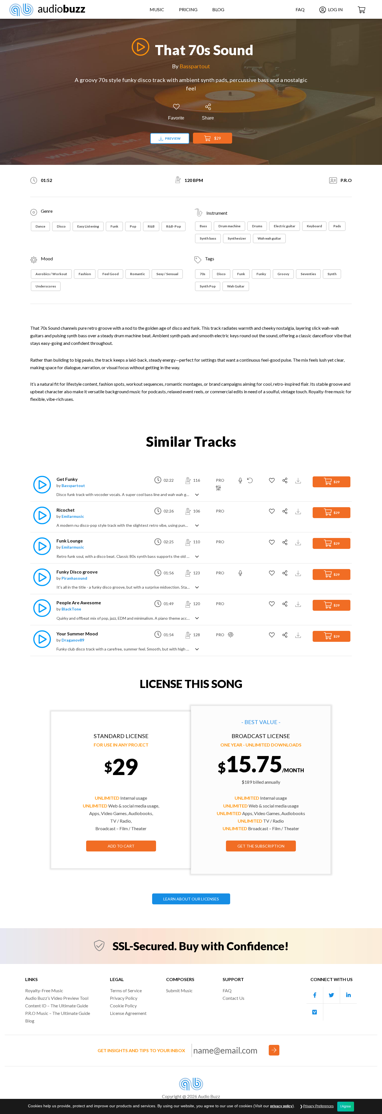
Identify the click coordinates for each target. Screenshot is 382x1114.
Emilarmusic (73, 516)
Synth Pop (208, 286)
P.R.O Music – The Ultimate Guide (57, 1013)
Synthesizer (237, 238)
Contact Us (233, 998)
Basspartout (195, 66)
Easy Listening (88, 226)
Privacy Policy (123, 998)
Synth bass (208, 238)
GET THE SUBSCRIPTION (260, 846)
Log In (335, 9)
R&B (151, 226)
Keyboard (314, 226)
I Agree (345, 1106)
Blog (218, 9)
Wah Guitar (235, 286)
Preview (172, 138)
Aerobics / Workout (51, 274)
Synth (331, 274)
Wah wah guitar (269, 238)
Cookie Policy (123, 1005)
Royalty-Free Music (44, 990)
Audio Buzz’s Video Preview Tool (56, 998)
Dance (40, 226)
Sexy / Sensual (167, 274)
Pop (133, 226)
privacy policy (281, 1106)
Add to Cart (121, 846)
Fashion (85, 274)
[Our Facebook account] (314, 995)
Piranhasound (74, 578)
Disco (61, 226)
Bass (203, 226)
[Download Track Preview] (298, 480)
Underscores (46, 286)
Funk (114, 226)
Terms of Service (126, 990)
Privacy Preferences (318, 1106)
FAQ (300, 9)
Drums (257, 226)
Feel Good (110, 274)
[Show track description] (197, 494)
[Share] (285, 480)
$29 (217, 138)
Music (157, 9)
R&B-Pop (173, 226)
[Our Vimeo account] (314, 1012)
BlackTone (71, 609)
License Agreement (128, 1013)
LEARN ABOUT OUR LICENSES (191, 899)
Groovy (283, 274)
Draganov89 (73, 640)
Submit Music (179, 990)
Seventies (308, 274)
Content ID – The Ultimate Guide (56, 1005)
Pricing (188, 9)
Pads (337, 226)
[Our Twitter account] (331, 995)
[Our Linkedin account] (348, 995)
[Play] (139, 47)
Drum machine (229, 226)
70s (202, 274)
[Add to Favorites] (272, 480)
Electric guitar (284, 226)
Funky (261, 274)
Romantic (137, 274)
